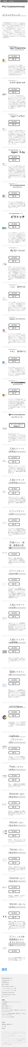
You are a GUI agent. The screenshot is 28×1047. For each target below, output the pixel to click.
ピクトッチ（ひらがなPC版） (8, 1016)
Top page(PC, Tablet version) (8, 992)
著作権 (3, 1028)
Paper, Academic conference (8, 986)
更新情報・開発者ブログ (7, 1024)
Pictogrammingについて (7, 980)
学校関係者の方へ (6, 982)
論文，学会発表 (5, 984)
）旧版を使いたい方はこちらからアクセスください (14, 1011)
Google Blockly (19, 1040)
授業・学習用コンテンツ (7, 1006)
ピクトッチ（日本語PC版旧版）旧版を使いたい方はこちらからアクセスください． (14, 1014)
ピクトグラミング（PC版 (7, 1010)
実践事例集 (4, 1004)
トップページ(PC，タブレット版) (9, 988)
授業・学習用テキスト (6, 1008)
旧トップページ (5, 996)
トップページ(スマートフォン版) (9, 990)
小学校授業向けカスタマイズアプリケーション (12, 1001)
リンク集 (4, 1026)
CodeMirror (10, 1044)
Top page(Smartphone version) (8, 994)
